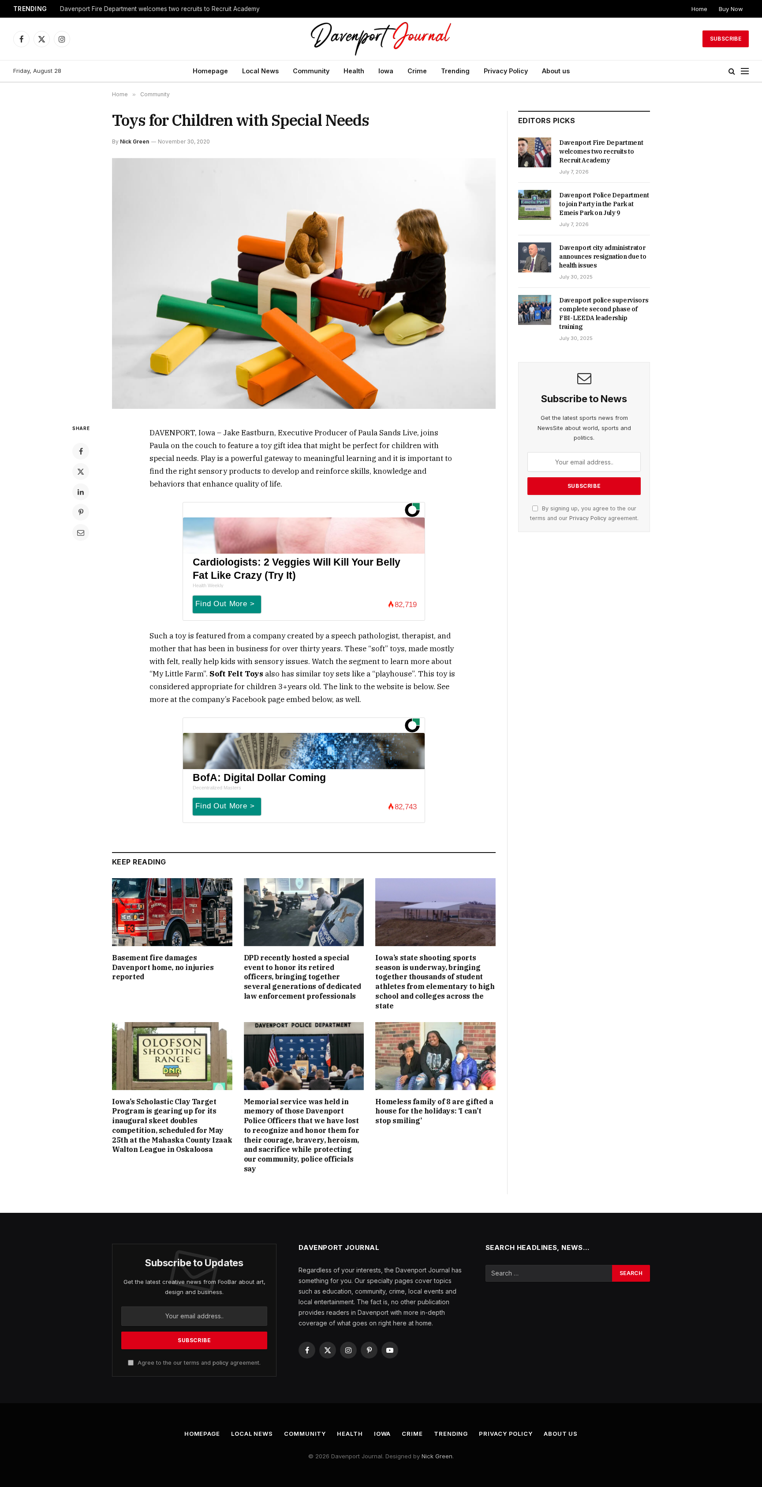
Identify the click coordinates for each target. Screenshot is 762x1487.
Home (699, 8)
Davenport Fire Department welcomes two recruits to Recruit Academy (601, 151)
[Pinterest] (80, 512)
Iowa (385, 71)
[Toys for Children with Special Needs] (304, 283)
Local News (260, 71)
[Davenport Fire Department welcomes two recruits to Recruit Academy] (534, 152)
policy (220, 1362)
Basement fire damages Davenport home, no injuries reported (162, 967)
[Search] (732, 71)
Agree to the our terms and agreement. (198, 1362)
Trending (455, 71)
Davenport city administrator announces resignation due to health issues (602, 256)
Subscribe (725, 38)
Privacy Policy (506, 71)
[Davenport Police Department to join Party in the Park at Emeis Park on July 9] (534, 205)
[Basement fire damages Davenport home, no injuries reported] (172, 912)
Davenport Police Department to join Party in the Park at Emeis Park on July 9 (170, 8)
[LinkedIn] (80, 491)
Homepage (210, 71)
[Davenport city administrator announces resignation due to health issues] (534, 257)
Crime (417, 71)
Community (311, 71)
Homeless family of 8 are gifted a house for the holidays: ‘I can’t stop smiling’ (434, 1111)
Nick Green (134, 141)
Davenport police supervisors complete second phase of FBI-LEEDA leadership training (603, 313)
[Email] (80, 532)
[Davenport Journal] (381, 39)
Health (354, 71)
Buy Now (731, 8)
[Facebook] (80, 451)
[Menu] (745, 71)
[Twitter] (80, 471)
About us (556, 71)
